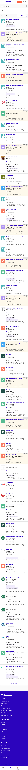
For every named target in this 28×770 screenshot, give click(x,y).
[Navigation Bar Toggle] (3, 2)
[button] (3, 2)
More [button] (24, 29)
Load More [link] (14, 683)
